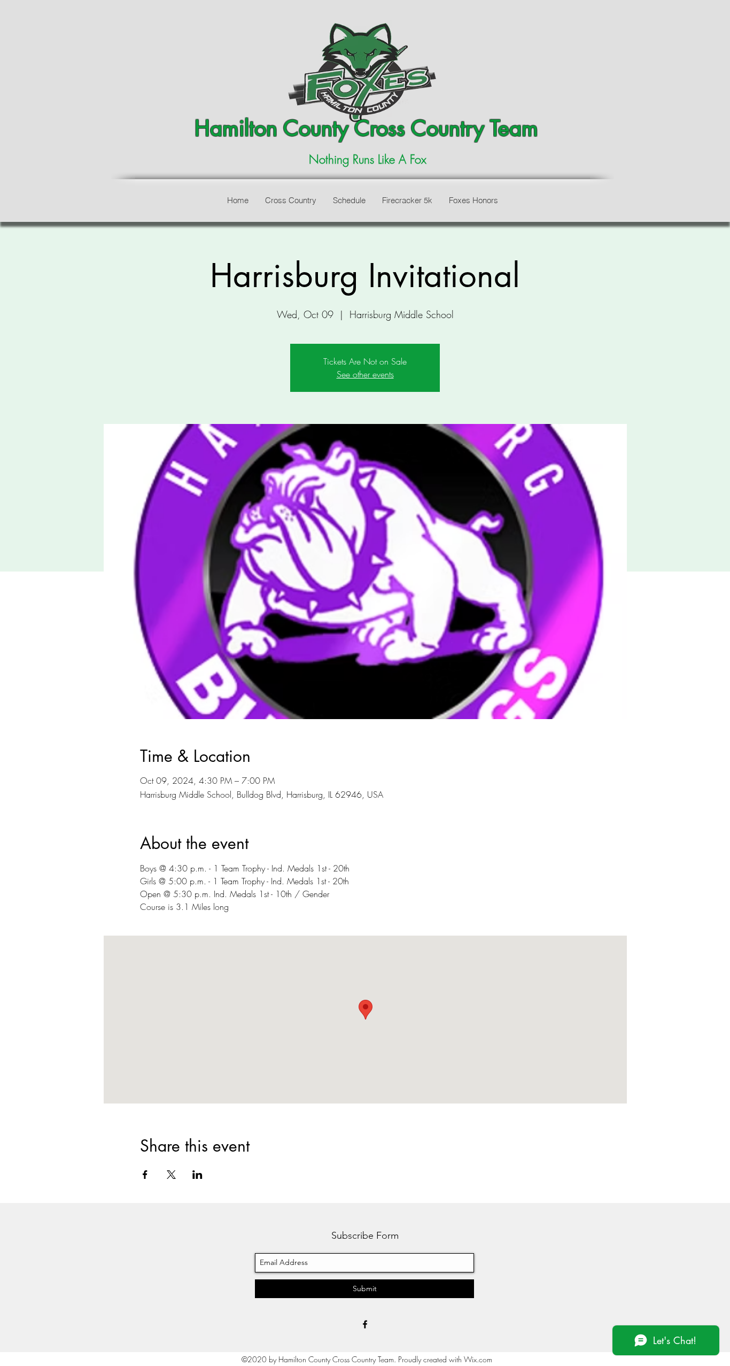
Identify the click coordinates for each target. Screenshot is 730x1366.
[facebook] (365, 1324)
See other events (365, 374)
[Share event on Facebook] (145, 1174)
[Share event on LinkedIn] (197, 1174)
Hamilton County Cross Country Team (366, 128)
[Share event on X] (171, 1174)
